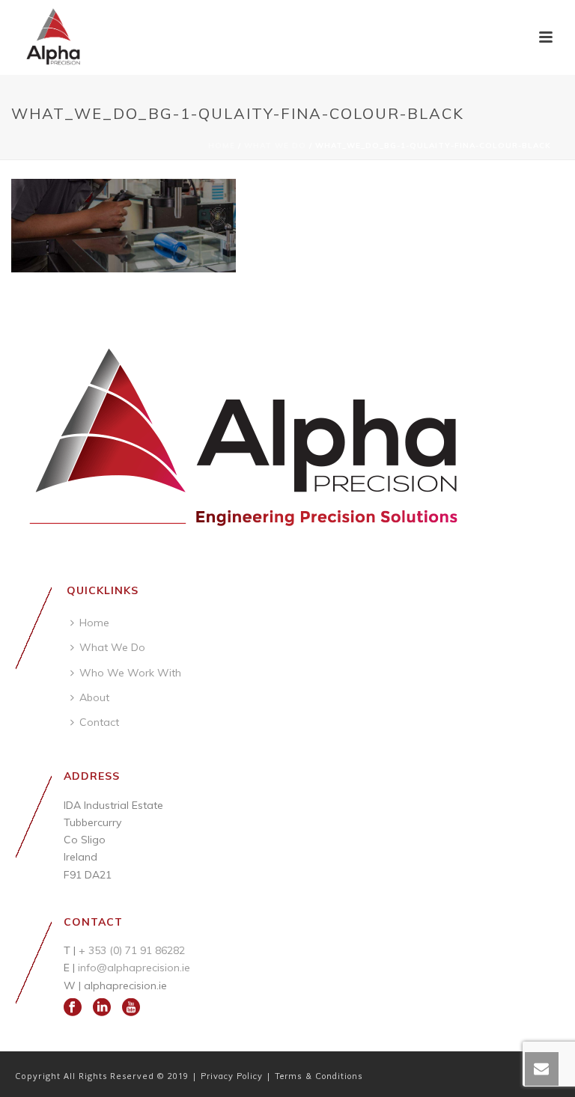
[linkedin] (102, 1008)
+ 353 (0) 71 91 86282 (132, 950)
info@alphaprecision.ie (134, 967)
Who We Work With (130, 672)
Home (221, 145)
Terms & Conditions (319, 1076)
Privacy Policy (233, 1076)
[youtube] (131, 1008)
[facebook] (73, 1008)
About (94, 697)
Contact (99, 722)
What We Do (275, 145)
